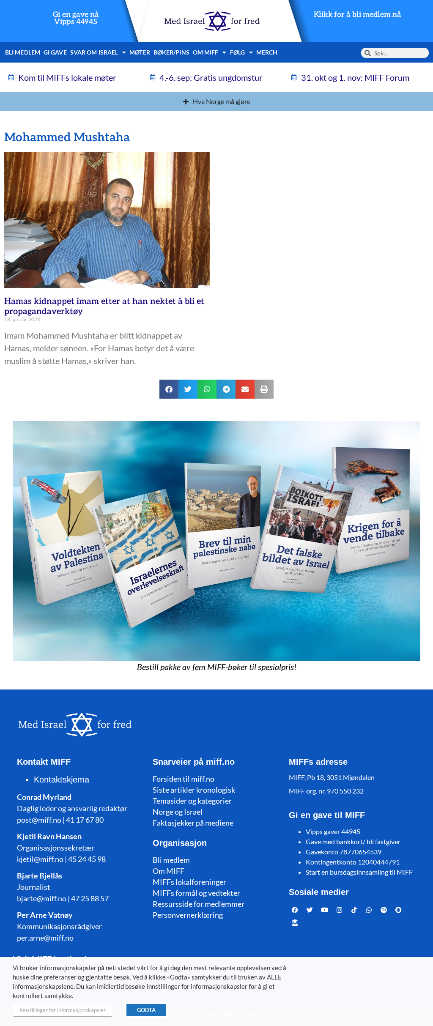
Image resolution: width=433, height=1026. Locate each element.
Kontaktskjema (61, 779)
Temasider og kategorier (192, 800)
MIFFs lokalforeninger (189, 881)
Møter (139, 52)
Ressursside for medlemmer (198, 903)
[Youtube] (324, 909)
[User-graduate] (295, 922)
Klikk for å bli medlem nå (357, 14)
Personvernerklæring (188, 914)
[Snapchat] (398, 909)
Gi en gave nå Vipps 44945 (76, 18)
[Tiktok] (354, 909)
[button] (168, 389)
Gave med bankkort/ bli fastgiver (353, 841)
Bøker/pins (171, 52)
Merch (267, 52)
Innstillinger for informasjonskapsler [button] (62, 1010)
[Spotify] (384, 909)
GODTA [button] (146, 1010)
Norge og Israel (178, 811)
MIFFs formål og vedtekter (196, 892)
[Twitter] (310, 909)
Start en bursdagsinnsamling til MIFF (359, 872)
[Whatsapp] (369, 909)
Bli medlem (22, 52)
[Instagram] (339, 909)
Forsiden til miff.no (183, 778)
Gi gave (55, 52)
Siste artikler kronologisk (194, 789)
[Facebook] (295, 909)
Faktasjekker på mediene (193, 822)
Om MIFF (168, 871)
